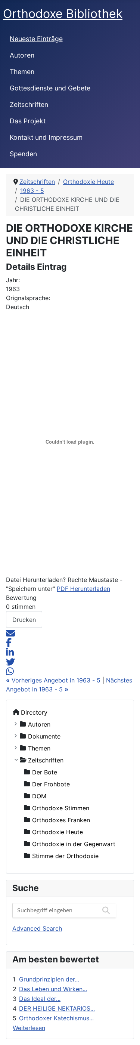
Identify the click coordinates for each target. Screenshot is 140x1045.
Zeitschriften (29, 104)
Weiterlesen (29, 1028)
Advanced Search (37, 928)
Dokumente (44, 736)
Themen (22, 71)
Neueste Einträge (36, 39)
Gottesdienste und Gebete (50, 88)
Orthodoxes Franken (61, 819)
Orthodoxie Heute (57, 831)
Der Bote (44, 772)
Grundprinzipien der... (49, 979)
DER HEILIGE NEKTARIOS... (57, 1008)
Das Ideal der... (39, 998)
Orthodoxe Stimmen (60, 807)
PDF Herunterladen (83, 588)
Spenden (23, 154)
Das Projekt (28, 121)
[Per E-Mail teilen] (10, 632)
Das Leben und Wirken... (53, 989)
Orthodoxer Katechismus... (56, 1018)
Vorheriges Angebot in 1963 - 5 (54, 680)
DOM (39, 795)
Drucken (24, 619)
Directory (34, 712)
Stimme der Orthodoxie (65, 855)
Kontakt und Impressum (46, 137)
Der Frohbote (51, 783)
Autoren (22, 55)
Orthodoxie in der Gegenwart (73, 843)
